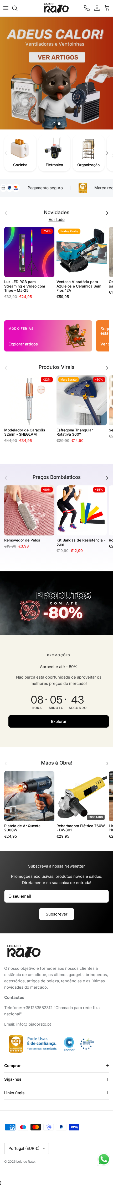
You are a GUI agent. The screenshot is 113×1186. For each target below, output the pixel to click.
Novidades (56, 212)
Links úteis (14, 1092)
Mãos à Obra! (56, 763)
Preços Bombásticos (57, 477)
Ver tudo (57, 219)
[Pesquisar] (17, 8)
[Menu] (6, 8)
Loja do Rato (25, 1161)
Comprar (12, 1065)
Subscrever (57, 914)
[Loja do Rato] (56, 8)
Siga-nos (12, 1079)
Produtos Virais (56, 367)
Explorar (58, 721)
